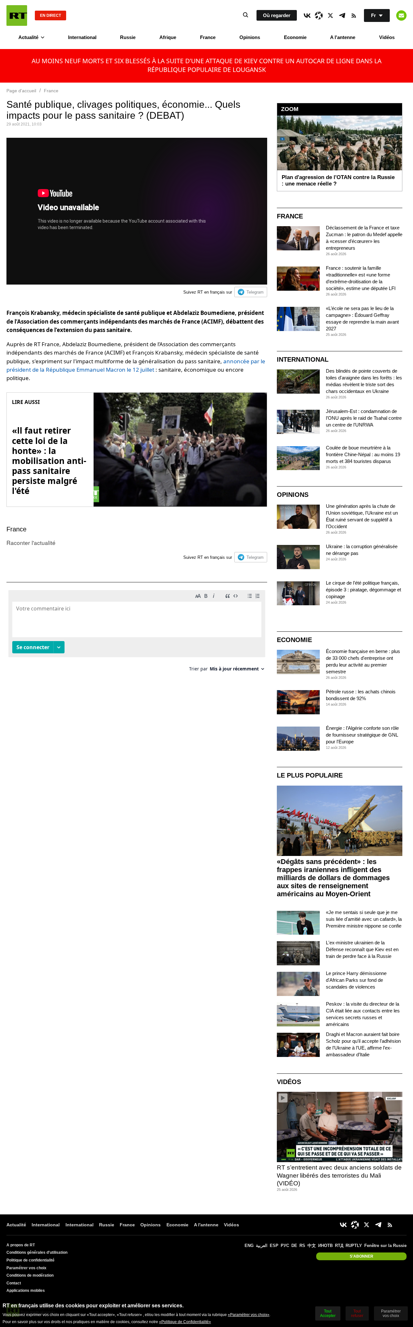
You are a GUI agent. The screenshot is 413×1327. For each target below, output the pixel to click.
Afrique (167, 37)
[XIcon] (330, 15)
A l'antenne (342, 37)
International (82, 37)
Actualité (28, 37)
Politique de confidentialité (30, 1260)
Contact (13, 1283)
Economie (295, 37)
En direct (50, 15)
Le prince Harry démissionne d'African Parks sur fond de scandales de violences (356, 980)
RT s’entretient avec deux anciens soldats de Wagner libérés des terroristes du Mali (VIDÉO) (339, 1175)
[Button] (401, 15)
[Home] (16, 15)
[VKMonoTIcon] (307, 15)
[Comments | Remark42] (136, 633)
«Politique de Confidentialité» (185, 1322)
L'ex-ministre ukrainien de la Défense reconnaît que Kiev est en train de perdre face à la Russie (362, 949)
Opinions (249, 37)
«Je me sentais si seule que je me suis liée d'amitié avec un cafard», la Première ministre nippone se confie (364, 919)
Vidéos (387, 37)
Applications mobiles (25, 1290)
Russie (128, 37)
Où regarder (276, 15)
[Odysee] (319, 15)
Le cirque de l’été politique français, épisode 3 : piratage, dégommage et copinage (363, 589)
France (208, 37)
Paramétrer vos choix (26, 1268)
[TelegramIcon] (342, 15)
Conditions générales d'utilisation (36, 1252)
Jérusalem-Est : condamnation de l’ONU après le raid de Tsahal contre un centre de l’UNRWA (364, 417)
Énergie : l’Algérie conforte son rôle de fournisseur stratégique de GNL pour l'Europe (362, 734)
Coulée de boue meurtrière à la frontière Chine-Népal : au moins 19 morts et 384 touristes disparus (363, 454)
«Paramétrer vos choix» (248, 1314)
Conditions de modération (30, 1275)
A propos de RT (20, 1245)
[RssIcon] (353, 15)
